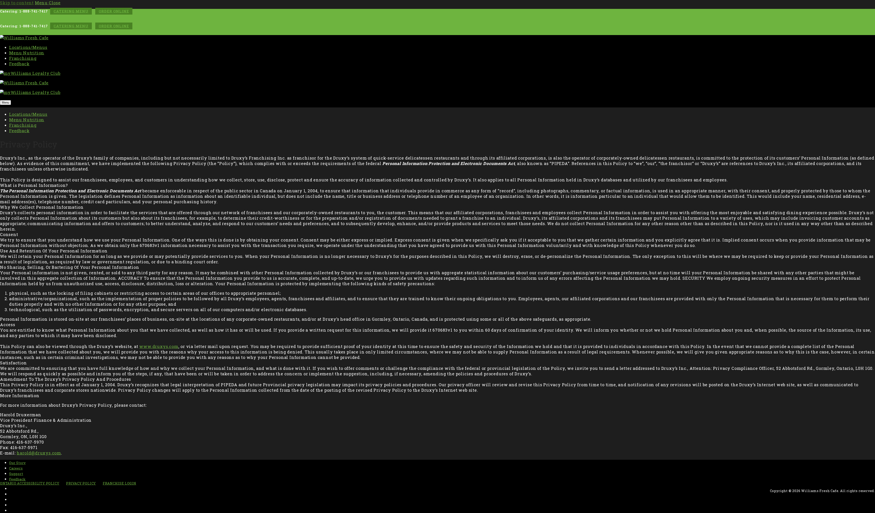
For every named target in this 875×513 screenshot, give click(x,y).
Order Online (114, 11)
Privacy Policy (81, 483)
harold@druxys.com (39, 453)
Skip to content (17, 2)
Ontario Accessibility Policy (29, 483)
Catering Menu (71, 11)
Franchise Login (119, 483)
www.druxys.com (158, 346)
